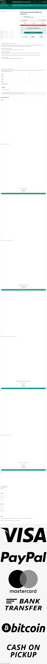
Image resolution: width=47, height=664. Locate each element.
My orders (2, 495)
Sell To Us (18, 5)
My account (2, 498)
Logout (1, 500)
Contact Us (29, 5)
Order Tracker (2, 496)
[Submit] (30, 2)
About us (2, 506)
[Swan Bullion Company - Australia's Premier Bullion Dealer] (5, 2)
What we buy (14, 5)
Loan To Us (22, 5)
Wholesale (26, 5)
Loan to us (2, 509)
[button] (6, 5)
